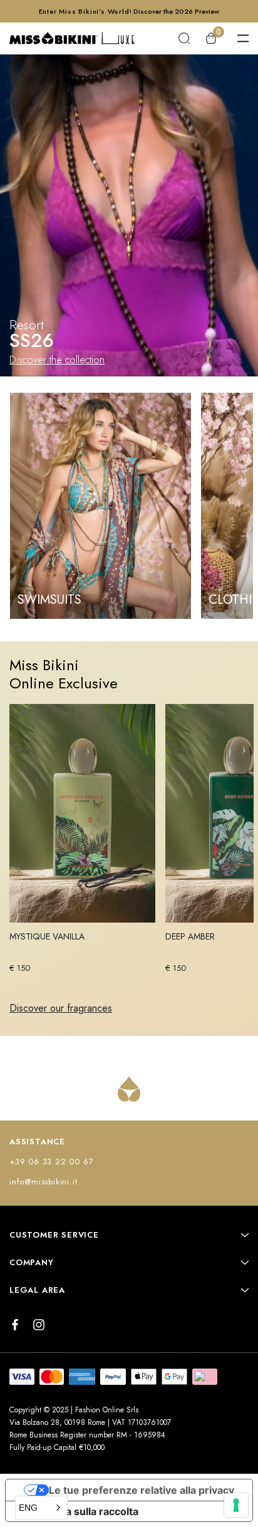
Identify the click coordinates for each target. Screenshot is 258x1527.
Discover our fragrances (60, 1008)
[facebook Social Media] (15, 1324)
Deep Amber (190, 936)
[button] (41, 1507)
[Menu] (243, 38)
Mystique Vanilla (47, 936)
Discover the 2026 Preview (176, 11)
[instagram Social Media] (38, 1324)
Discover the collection (57, 360)
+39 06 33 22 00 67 (51, 1161)
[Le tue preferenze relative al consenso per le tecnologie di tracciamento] (236, 1505)
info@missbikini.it (43, 1182)
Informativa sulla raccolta (77, 1511)
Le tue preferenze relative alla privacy (141, 1490)
